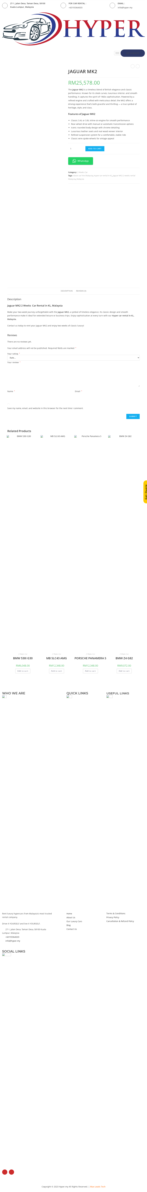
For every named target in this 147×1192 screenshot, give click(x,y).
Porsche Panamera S (90, 658)
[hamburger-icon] (117, 53)
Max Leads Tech (98, 1186)
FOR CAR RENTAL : (77, 3)
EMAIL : (121, 3)
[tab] (66, 291)
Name (11, 391)
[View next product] (138, 66)
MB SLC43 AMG (56, 658)
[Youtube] (11, 1172)
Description (67, 291)
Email (78, 391)
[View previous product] (133, 66)
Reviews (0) (81, 291)
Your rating (13, 354)
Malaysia (80, 179)
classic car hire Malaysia (83, 175)
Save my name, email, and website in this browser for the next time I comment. (45, 408)
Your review (14, 362)
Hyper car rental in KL (103, 175)
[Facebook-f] (4, 1172)
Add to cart (94, 148)
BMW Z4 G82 (124, 658)
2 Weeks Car (82, 172)
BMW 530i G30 (23, 658)
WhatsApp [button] (83, 160)
